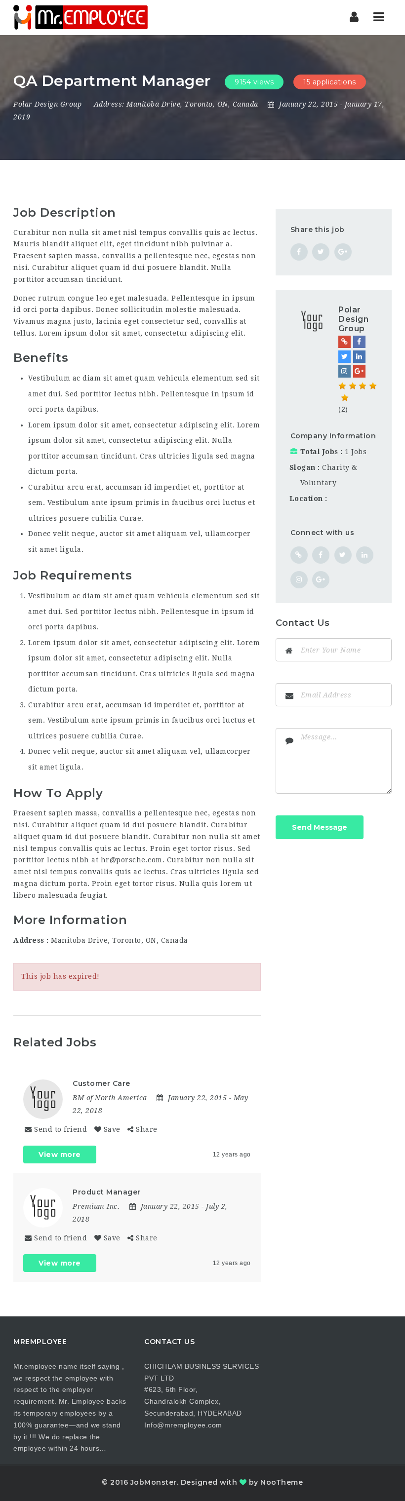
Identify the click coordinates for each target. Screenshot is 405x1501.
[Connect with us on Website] (299, 555)
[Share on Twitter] (320, 252)
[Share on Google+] (343, 252)
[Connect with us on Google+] (320, 579)
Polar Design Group (47, 104)
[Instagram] (344, 371)
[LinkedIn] (359, 356)
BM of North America (110, 1098)
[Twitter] (344, 356)
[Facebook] (359, 342)
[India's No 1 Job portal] (80, 17)
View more (60, 1154)
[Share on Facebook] (299, 252)
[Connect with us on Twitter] (343, 555)
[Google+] (359, 371)
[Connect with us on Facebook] (320, 555)
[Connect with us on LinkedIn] (364, 555)
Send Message (319, 827)
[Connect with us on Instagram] (299, 579)
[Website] (344, 342)
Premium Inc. (96, 1206)
